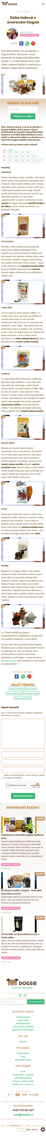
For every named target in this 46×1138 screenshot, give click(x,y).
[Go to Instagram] (25, 995)
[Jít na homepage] (9, 3)
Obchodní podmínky (23, 1078)
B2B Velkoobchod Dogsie (23, 1030)
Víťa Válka (25, 1131)
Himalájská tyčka (23, 1023)
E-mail (5, 759)
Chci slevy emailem (35, 1001)
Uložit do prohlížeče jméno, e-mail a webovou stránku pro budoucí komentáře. (24, 776)
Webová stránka (8, 767)
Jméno (5, 751)
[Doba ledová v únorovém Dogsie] (21, 43)
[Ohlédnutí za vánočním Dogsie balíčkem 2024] (23, 825)
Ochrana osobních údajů (23, 1081)
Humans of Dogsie (16, 689)
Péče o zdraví (31, 689)
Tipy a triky (19, 698)
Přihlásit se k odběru (23, 116)
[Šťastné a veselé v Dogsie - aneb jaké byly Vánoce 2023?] (23, 880)
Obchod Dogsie (23, 1017)
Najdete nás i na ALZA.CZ (23, 1084)
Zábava (28, 698)
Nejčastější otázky (23, 1060)
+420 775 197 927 (23, 1110)
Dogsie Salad (23, 1020)
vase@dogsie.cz (23, 1115)
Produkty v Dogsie (30, 35)
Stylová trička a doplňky (23, 1027)
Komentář (6, 719)
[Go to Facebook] (20, 995)
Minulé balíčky (23, 1053)
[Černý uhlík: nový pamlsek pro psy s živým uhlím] (23, 924)
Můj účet (23, 1042)
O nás (23, 1071)
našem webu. (10, 660)
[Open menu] (43, 4)
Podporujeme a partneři (23, 1075)
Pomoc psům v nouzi (14, 693)
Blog (23, 1056)
